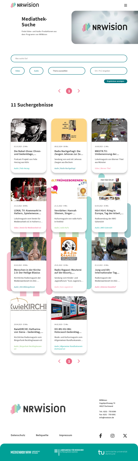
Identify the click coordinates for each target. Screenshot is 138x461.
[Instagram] (112, 436)
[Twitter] (125, 436)
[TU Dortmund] (112, 452)
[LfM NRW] (69, 452)
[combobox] (69, 58)
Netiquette (42, 435)
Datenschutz (18, 435)
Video (17, 71)
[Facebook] (100, 436)
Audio (36, 71)
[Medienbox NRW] (25, 452)
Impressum (65, 435)
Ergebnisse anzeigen (115, 81)
